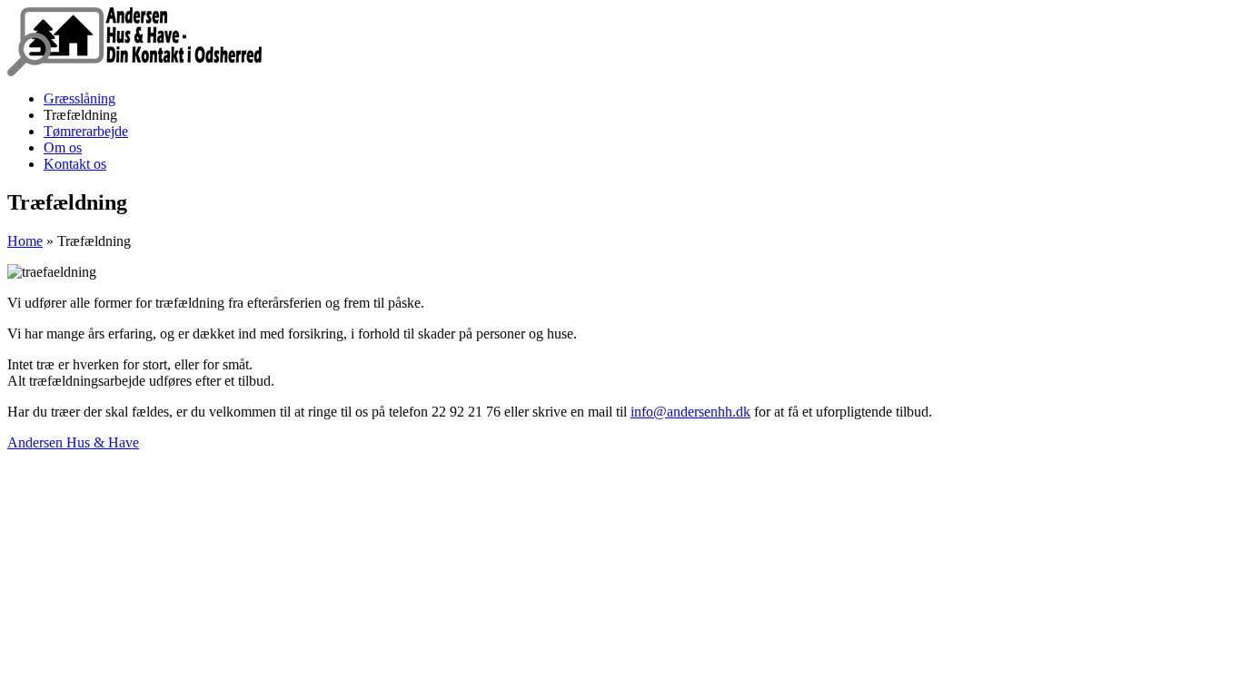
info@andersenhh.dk (690, 411)
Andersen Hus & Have (73, 442)
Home (25, 241)
